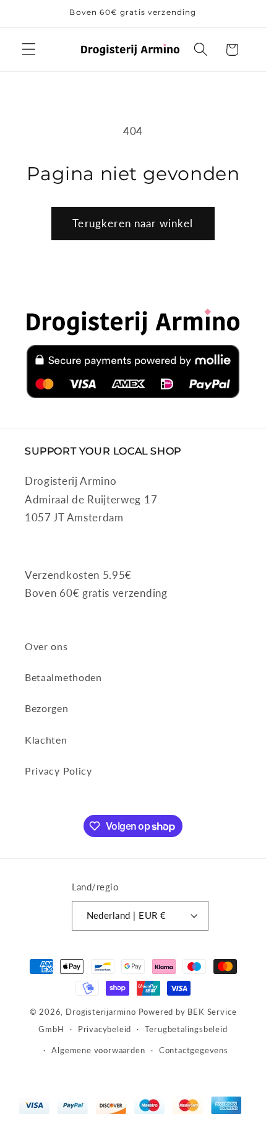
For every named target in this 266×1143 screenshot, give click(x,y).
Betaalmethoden (63, 677)
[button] (29, 50)
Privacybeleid (104, 1029)
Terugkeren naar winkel (132, 223)
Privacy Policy (58, 770)
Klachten (46, 739)
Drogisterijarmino (101, 1012)
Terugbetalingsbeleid (186, 1029)
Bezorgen (47, 708)
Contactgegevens (193, 1050)
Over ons (46, 646)
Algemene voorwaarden (98, 1050)
